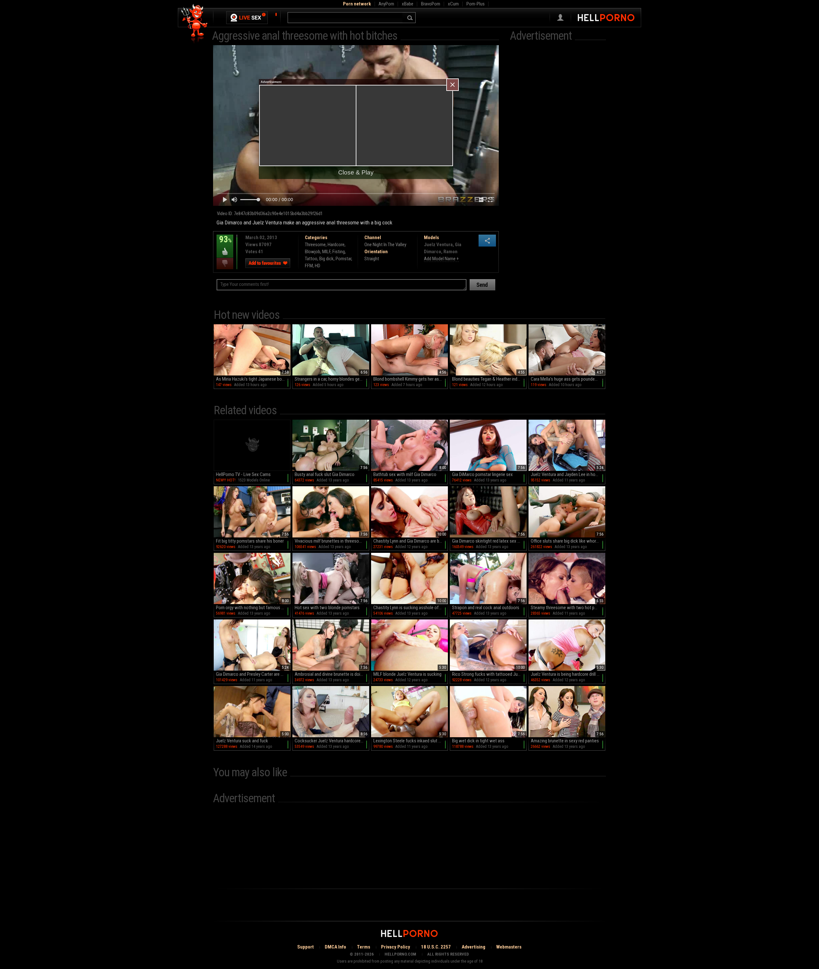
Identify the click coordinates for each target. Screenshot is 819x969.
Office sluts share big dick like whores (565, 541)
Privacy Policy (395, 947)
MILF (326, 251)
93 (224, 244)
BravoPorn (430, 4)
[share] (487, 240)
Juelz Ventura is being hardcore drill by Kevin (568, 674)
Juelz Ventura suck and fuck (242, 741)
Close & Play (356, 172)
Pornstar (343, 259)
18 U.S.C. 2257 (436, 947)
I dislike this (225, 263)
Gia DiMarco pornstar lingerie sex (482, 474)
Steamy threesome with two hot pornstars (568, 607)
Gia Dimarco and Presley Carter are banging (253, 674)
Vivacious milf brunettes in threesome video (332, 541)
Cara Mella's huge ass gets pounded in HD (568, 379)
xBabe (407, 4)
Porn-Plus (475, 4)
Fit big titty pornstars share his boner (250, 541)
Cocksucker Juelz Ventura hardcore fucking (332, 741)
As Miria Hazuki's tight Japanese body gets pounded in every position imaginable (253, 379)
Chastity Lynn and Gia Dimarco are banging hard (410, 541)
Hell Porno (194, 23)
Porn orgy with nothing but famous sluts (253, 607)
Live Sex (247, 17)
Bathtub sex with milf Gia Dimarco (404, 474)
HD (317, 266)
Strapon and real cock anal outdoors (485, 607)
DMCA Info (335, 947)
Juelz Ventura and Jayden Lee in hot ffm (568, 474)
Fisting (338, 251)
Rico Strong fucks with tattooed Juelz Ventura (489, 674)
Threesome (315, 244)
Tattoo (311, 259)
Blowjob (312, 251)
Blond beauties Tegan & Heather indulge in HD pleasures (489, 379)
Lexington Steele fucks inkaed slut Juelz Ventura (410, 741)
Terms (363, 947)
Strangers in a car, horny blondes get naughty (332, 379)
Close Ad (452, 84)
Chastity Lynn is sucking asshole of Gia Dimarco (410, 607)
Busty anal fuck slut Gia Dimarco (324, 474)
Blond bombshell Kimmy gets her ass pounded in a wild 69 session (410, 379)
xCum (453, 4)
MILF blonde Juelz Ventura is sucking (407, 674)
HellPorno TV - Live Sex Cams (243, 474)
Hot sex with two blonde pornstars (327, 607)
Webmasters (508, 947)
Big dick (326, 259)
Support (305, 947)
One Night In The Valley (385, 244)
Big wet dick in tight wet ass (478, 741)
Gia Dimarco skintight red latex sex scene (489, 541)
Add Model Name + (441, 259)
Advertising (473, 947)
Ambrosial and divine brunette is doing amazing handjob (332, 674)
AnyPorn (386, 4)
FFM (309, 266)
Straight (371, 259)
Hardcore (336, 244)
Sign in (560, 17)
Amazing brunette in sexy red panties (565, 741)
